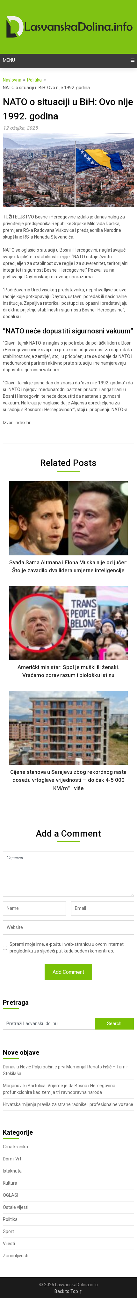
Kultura (10, 1183)
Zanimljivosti (15, 1255)
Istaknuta (12, 1170)
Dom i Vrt (12, 1158)
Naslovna (12, 79)
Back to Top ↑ (68, 1291)
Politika (34, 79)
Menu (9, 60)
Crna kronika (15, 1146)
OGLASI (10, 1195)
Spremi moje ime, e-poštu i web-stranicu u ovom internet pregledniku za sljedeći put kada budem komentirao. (67, 947)
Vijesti (9, 1243)
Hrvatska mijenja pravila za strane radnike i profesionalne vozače (68, 1104)
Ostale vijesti (15, 1207)
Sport (8, 1231)
